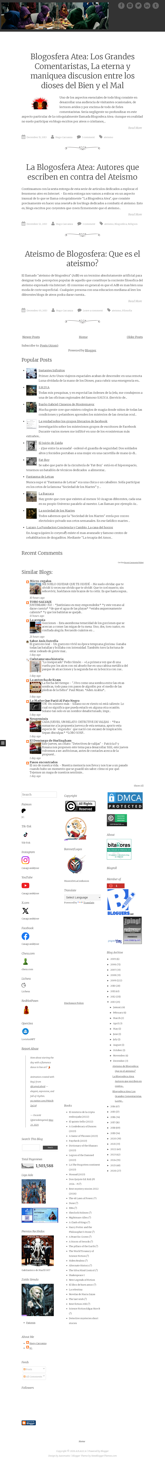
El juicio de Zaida (51, 443)
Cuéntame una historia (46, 659)
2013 (112, 1002)
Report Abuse (30, 1048)
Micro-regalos (40, 581)
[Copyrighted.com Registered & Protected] (117, 825)
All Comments (33, 1376)
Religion (132, 224)
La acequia (37, 620)
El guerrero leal (40, 644)
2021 (113, 1143)
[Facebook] (122, 5)
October (117, 1050)
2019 (112, 1133)
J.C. (30, 1348)
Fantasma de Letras (40, 477)
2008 (113, 975)
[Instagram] (148, 5)
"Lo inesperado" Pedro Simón (62, 662)
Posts (28, 1369)
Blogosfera (121, 224)
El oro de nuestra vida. (44, 765)
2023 (113, 1154)
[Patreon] (131, 5)
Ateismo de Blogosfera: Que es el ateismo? (82, 258)
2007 (113, 969)
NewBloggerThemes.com (104, 1455)
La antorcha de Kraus (45, 680)
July (115, 1039)
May (115, 1028)
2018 (112, 1127)
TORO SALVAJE (41, 602)
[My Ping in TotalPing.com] (132, 943)
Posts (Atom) (49, 345)
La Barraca (46, 493)
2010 (112, 985)
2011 (112, 991)
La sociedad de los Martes (57, 510)
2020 (113, 1138)
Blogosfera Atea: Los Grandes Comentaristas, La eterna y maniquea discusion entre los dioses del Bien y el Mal (82, 71)
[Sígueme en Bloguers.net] (121, 914)
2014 (112, 1106)
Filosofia (127, 310)
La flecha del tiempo (56, 683)
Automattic (64, 1455)
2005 (113, 959)
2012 (113, 996)
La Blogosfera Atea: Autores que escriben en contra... (127, 1081)
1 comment (88, 137)
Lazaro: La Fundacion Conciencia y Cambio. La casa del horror (69, 527)
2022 (113, 1149)
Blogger (90, 350)
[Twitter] (139, 5)
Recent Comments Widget (134, 563)
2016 (112, 1117)
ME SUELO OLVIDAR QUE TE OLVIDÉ (66, 584)
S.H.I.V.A (44, 387)
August (117, 1044)
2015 (112, 1111)
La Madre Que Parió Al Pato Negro (54, 701)
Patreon (30, 1322)
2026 (113, 1170)
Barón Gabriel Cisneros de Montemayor (66, 404)
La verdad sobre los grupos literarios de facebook (73, 421)
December (119, 1060)
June (115, 1034)
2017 (112, 1122)
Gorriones (49, 623)
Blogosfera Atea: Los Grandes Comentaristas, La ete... (127, 1096)
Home (83, 337)
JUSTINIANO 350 (41, 605)
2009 (113, 980)
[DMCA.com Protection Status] (125, 809)
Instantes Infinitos (52, 370)
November (119, 1055)
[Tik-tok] (155, 5)
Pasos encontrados (44, 762)
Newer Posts (31, 337)
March (116, 1018)
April (116, 1023)
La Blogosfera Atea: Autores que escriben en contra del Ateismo (82, 172)
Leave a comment (93, 310)
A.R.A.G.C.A (81, 1451)
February (118, 1012)
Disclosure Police (74, 1003)
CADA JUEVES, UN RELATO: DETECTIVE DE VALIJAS (76, 722)
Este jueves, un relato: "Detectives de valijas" (72, 743)
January (117, 1007)
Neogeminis (39, 719)
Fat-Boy (44, 460)
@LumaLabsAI (37, 1086)
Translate (88, 902)
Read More (135, 128)
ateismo (108, 137)
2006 (113, 964)
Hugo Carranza (63, 137)
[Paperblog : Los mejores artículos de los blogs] (115, 943)
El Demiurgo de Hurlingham (51, 740)
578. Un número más (56, 704)
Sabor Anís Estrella (44, 641)
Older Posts (135, 337)
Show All (139, 785)
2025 (113, 1165)
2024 (113, 1160)
